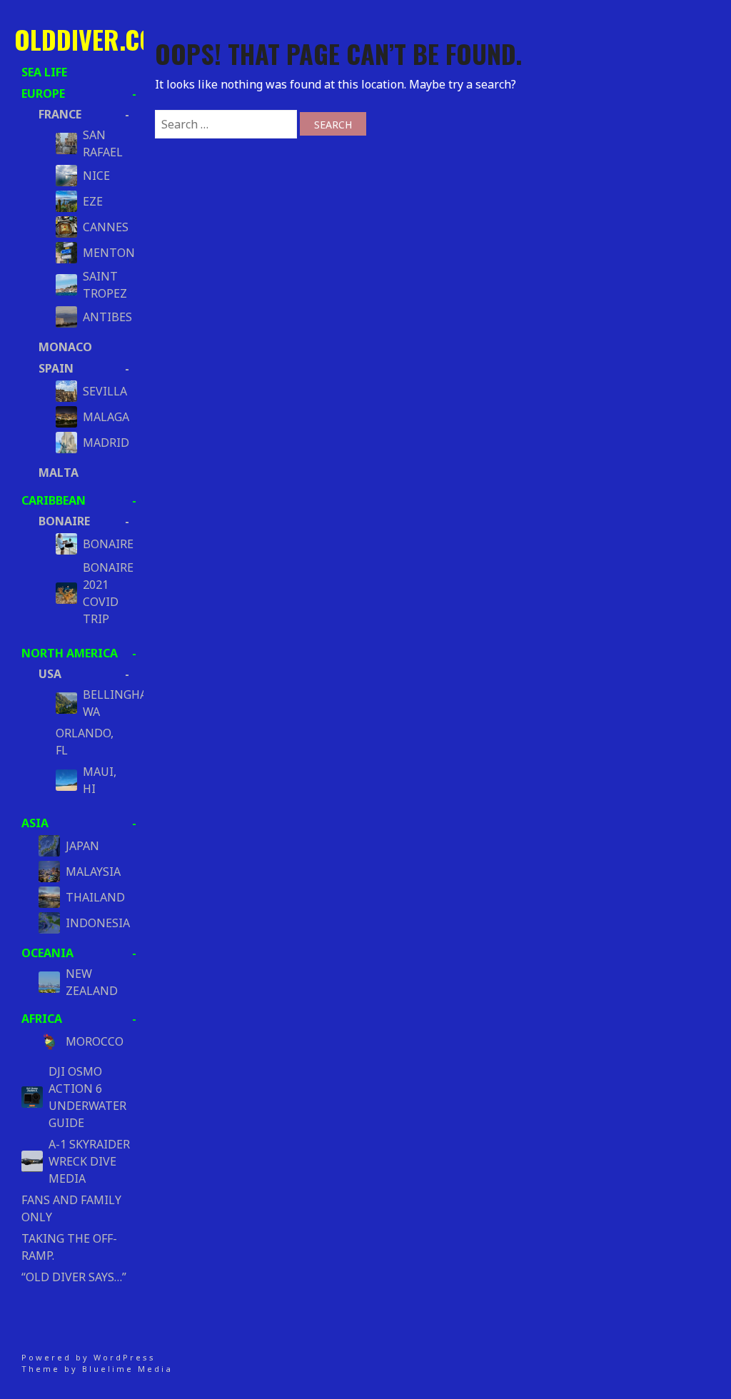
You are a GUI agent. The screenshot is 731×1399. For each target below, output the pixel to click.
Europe (43, 93)
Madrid (102, 442)
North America (69, 653)
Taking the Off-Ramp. (69, 1247)
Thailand (95, 897)
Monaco (65, 347)
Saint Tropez (102, 284)
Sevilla (102, 391)
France (60, 114)
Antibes (102, 317)
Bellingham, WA (102, 703)
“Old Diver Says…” (73, 1277)
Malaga (102, 417)
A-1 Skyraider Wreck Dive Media (89, 1161)
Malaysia (93, 871)
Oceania (47, 953)
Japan (82, 846)
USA (50, 674)
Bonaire (64, 521)
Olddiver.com (93, 39)
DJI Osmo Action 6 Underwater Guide (87, 1097)
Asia (35, 823)
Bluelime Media (127, 1368)
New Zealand (92, 982)
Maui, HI (99, 780)
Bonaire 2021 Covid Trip (102, 593)
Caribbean (53, 500)
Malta (59, 472)
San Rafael (102, 143)
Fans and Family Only (71, 1208)
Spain (56, 368)
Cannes (102, 227)
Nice (96, 175)
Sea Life (44, 72)
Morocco (94, 1041)
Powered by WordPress (88, 1357)
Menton (102, 253)
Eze (93, 201)
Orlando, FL (85, 741)
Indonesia (97, 923)
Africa (41, 1018)
